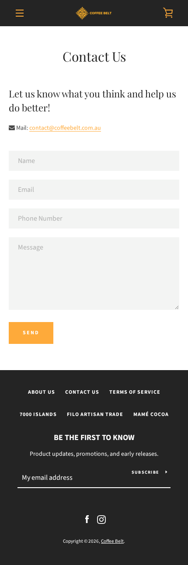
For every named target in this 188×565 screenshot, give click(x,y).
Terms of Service (134, 392)
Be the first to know (94, 437)
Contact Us (82, 392)
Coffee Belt (112, 541)
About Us (41, 392)
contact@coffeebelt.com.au (65, 128)
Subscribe (145, 472)
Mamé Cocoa (151, 414)
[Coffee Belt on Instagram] (101, 519)
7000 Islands (38, 414)
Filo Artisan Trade (95, 414)
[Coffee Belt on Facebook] (87, 519)
